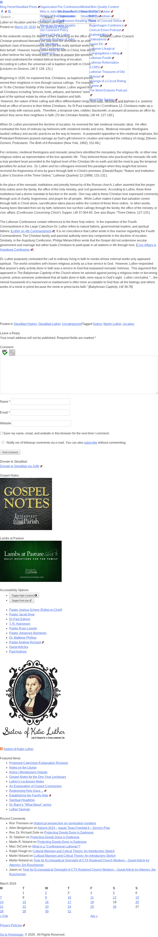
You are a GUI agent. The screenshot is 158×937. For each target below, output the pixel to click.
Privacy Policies (11, 925)
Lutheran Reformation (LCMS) (104, 65)
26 (114, 906)
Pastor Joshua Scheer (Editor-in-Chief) (35, 609)
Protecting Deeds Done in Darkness (68, 832)
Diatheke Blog (99, 34)
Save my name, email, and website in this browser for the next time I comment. (56, 433)
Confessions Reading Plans (76, 20)
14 (1, 902)
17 (69, 902)
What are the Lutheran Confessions (72, 14)
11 (92, 897)
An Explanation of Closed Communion (35, 786)
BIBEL (93, 16)
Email (5, 412)
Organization (48, 7)
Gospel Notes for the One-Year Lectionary (37, 776)
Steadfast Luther (49, 324)
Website (5, 423)
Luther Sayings (19, 809)
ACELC (94, 11)
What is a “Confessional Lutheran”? (56, 846)
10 (69, 897)
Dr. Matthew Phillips (22, 637)
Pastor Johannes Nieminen (27, 633)
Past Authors (18, 651)
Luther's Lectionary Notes (26, 781)
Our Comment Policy (54, 30)
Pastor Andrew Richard (25, 642)
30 (47, 911)
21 (1, 906)
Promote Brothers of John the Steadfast (57, 42)
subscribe (90, 442)
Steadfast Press (26, 7)
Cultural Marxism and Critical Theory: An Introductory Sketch (74, 851)
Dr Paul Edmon (19, 619)
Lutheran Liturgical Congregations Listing (104, 51)
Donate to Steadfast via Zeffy (19, 466)
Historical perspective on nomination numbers (65, 823)
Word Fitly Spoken (101, 99)
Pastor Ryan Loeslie (23, 628)
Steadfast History (25, 324)
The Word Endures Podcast (108, 90)
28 (1, 911)
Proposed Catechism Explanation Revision (38, 763)
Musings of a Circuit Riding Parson (107, 83)
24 (69, 906)
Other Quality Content (104, 7)
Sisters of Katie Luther (55, 34)
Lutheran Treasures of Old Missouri (107, 74)
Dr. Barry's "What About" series (30, 804)
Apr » (94, 916)
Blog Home (7, 7)
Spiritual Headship (22, 800)
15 (24, 902)
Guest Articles (18, 647)
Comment (6, 347)
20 (137, 902)
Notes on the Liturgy (23, 767)
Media (85, 7)
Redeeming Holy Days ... (26, 790)
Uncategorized (72, 324)
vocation (128, 324)
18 (92, 902)
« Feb (4, 916)
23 (47, 906)
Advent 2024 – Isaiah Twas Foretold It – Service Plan (74, 828)
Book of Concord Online (105, 20)
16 (47, 902)
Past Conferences (52, 48)
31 (69, 911)
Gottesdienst (97, 39)
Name (5, 401)
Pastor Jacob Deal (21, 614)
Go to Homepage (11, 934)
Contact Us (47, 53)
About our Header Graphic (58, 25)
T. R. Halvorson (19, 623)
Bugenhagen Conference (106, 25)
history (97, 324)
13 (137, 897)
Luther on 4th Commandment (31, 231)
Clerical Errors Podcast (105, 30)
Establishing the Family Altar (28, 795)
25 (92, 906)
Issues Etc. (96, 44)
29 (24, 911)
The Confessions (69, 7)
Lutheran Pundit (100, 58)
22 (24, 906)
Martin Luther (112, 324)
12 (114, 897)
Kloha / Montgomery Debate (28, 772)
